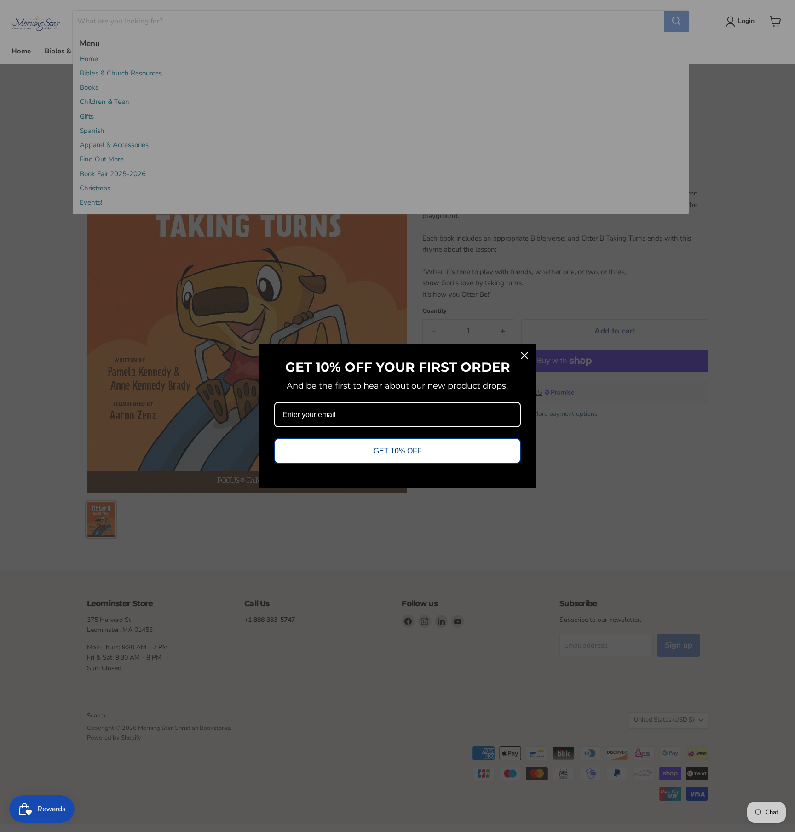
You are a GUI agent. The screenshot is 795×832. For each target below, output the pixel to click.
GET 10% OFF (398, 451)
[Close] (524, 355)
